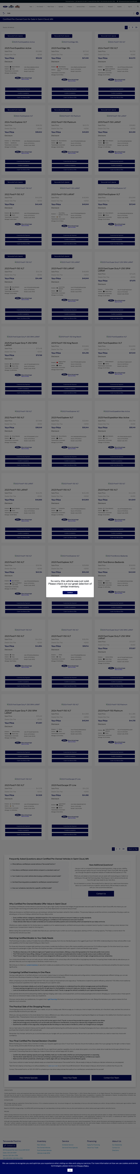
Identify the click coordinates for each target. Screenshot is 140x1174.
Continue (70, 592)
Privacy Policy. (83, 1166)
